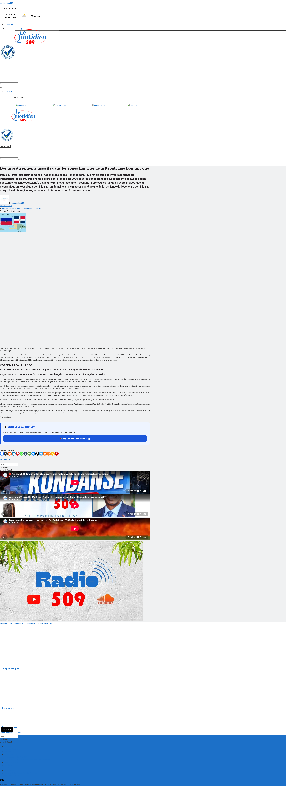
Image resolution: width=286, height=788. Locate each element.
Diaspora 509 (8, 671)
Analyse (66, 75)
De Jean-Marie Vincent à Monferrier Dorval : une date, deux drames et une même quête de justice (52, 374)
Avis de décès (8, 710)
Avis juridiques (8, 715)
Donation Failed (10, 751)
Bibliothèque (125, 75)
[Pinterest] (18, 454)
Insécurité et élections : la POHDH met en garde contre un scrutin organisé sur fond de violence (51, 369)
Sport (109, 75)
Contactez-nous (10, 746)
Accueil (6, 75)
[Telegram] (41, 454)
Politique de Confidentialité (11, 655)
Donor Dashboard (11, 754)
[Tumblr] (25, 454)
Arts (4, 691)
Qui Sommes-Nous (11, 776)
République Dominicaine (33, 208)
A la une (5, 208)
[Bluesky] (33, 454)
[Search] (1, 87)
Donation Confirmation (12, 749)
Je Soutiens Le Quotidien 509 (15, 757)
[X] (6, 454)
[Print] (45, 454)
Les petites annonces (11, 721)
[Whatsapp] (21, 454)
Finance (51, 75)
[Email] (29, 454)
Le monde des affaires (12, 702)
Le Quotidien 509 (6, 3)
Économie (12, 208)
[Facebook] (2, 454)
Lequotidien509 (18, 203)
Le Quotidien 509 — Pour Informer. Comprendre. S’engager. (27, 760)
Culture (96, 75)
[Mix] (49, 454)
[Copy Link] (53, 454)
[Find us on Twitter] (1, 780)
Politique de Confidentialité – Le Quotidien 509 (22, 773)
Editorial (37, 75)
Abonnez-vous (8, 29)
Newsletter (8, 768)
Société (81, 75)
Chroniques (7, 696)
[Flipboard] (57, 454)
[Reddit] (10, 454)
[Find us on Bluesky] (3, 780)
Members (8, 765)
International (8, 676)
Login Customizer (11, 762)
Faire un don (4, 71)
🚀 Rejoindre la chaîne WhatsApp (75, 438)
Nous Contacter (10, 770)
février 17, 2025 (6, 205)
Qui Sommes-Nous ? (8, 650)
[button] (21, 75)
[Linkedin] (14, 454)
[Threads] (37, 454)
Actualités (21, 75)
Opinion (6, 686)
